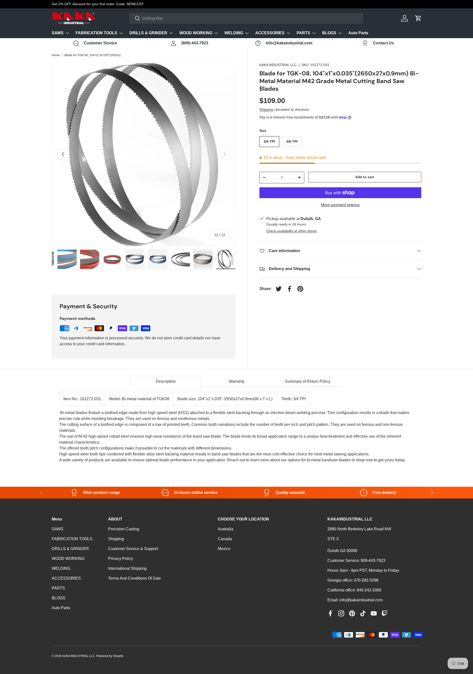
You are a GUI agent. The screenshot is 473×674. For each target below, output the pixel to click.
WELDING (233, 33)
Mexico (224, 549)
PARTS (303, 33)
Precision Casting (123, 529)
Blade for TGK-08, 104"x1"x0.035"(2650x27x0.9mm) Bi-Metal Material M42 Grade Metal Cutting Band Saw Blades (94, 55)
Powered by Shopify (109, 656)
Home (56, 55)
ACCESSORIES (270, 33)
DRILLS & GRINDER (148, 33)
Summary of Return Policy (307, 381)
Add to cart (364, 177)
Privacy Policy (120, 558)
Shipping (266, 109)
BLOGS (329, 33)
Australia (225, 529)
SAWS (58, 33)
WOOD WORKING (195, 33)
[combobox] (246, 18)
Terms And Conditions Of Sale (134, 578)
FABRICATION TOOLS (96, 33)
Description (166, 381)
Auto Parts (358, 33)
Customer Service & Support (133, 549)
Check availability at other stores (291, 231)
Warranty (236, 381)
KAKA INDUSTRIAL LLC (278, 65)
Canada (225, 539)
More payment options (340, 205)
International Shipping (127, 568)
